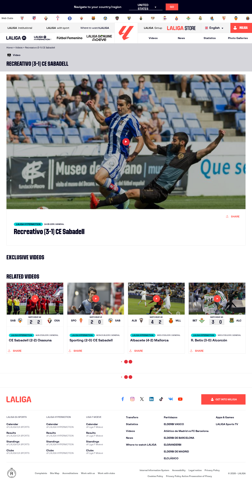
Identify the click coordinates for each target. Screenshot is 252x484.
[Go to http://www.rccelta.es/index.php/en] (58, 18)
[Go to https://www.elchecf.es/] (81, 18)
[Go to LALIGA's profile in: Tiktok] (161, 455)
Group (153, 27)
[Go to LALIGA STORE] (181, 28)
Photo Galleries (238, 38)
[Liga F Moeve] (69, 38)
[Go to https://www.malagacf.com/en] (129, 18)
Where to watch (94, 27)
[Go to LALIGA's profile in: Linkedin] (151, 455)
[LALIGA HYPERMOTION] (43, 38)
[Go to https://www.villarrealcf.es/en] (248, 18)
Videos (153, 38)
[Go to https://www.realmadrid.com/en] (200, 18)
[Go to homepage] (126, 41)
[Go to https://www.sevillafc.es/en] (224, 18)
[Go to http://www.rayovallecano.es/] (153, 18)
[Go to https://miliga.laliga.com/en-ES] (241, 28)
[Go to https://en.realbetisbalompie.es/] (188, 18)
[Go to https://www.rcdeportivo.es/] (165, 18)
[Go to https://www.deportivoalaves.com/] (70, 18)
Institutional (20, 27)
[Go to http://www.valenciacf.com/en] (236, 18)
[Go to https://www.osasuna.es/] (46, 18)
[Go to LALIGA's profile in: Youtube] (180, 455)
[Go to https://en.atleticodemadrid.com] (34, 18)
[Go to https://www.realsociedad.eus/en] (212, 18)
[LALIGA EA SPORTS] (16, 38)
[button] (16, 38)
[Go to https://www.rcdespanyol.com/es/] (176, 18)
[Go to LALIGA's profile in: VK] (170, 455)
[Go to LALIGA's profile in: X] (142, 455)
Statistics (210, 38)
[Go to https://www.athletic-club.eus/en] (22, 18)
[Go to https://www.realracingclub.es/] (141, 18)
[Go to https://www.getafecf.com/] (105, 18)
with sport (57, 27)
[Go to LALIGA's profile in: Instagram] (132, 455)
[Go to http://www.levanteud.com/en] (117, 18)
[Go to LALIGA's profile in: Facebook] (122, 455)
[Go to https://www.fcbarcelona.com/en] (93, 18)
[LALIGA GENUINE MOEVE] (99, 38)
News (181, 38)
